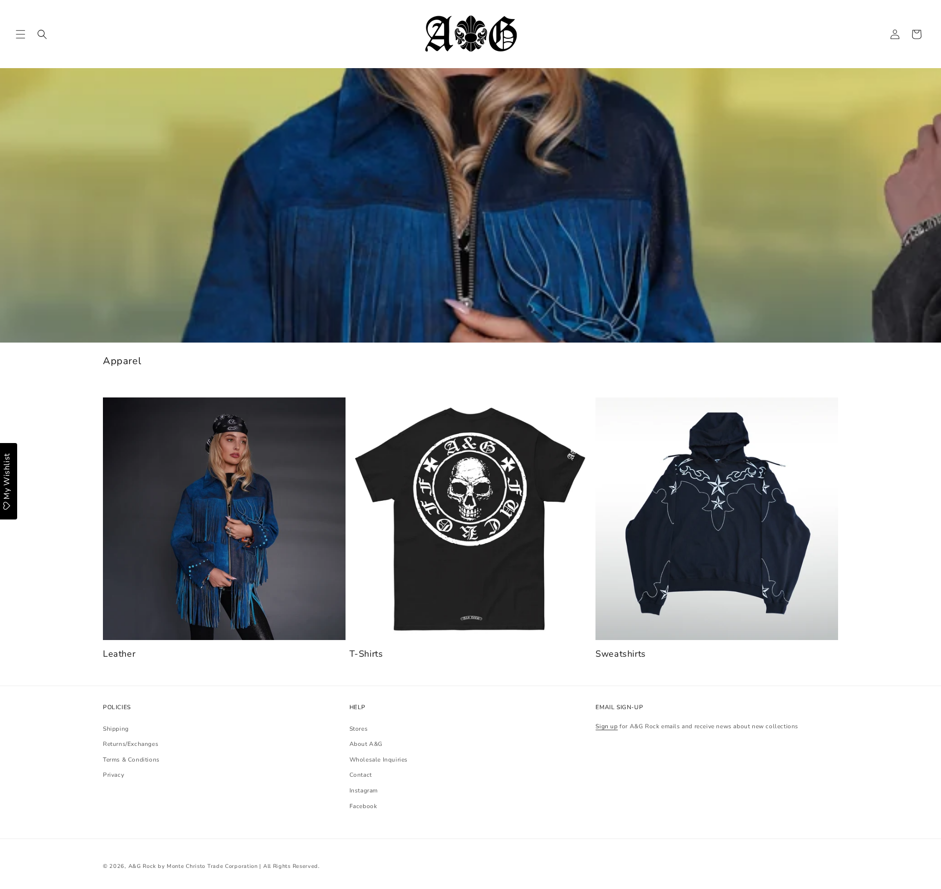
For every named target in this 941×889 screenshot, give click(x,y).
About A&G (366, 744)
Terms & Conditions (131, 760)
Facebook (363, 806)
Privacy (113, 775)
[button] (20, 34)
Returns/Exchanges (130, 744)
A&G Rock (142, 866)
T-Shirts (366, 654)
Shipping (116, 729)
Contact (360, 775)
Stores (358, 729)
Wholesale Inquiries (378, 760)
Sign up (606, 726)
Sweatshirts (620, 654)
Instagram (363, 790)
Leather (119, 654)
